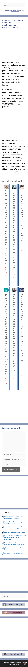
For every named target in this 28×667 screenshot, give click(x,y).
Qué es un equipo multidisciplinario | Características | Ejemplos (6, 319)
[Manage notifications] (25, 664)
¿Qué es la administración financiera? (22, 206)
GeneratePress (15, 664)
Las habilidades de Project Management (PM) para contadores (14, 543)
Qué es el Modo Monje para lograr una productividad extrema (15, 522)
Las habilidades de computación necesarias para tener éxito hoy (14, 218)
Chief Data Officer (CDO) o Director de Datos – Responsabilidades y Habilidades (15, 537)
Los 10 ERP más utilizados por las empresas (13, 554)
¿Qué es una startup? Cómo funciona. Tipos (15, 549)
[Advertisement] (14, 46)
